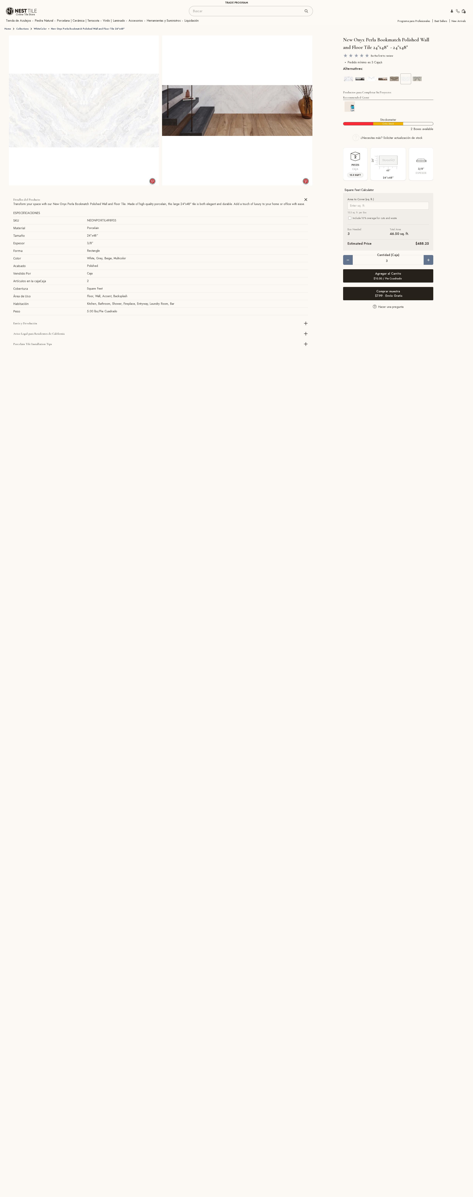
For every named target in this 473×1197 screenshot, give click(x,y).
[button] (84, 110)
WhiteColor (40, 28)
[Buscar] (306, 11)
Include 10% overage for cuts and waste (375, 218)
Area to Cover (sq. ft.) (361, 199)
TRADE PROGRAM (236, 2)
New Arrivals (459, 21)
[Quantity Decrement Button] (348, 260)
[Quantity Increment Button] (428, 260)
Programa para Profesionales (414, 21)
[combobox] (247, 11)
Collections (22, 28)
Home (7, 28)
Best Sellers (441, 21)
